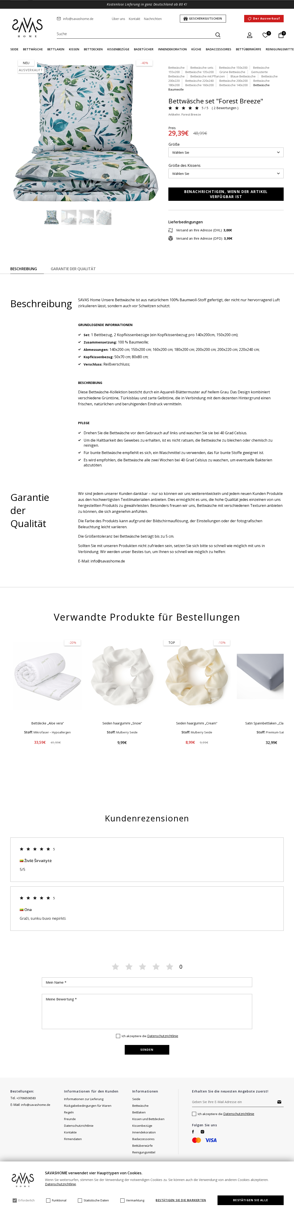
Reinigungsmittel (143, 1152)
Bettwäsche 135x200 (199, 72)
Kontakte (70, 1132)
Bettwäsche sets (201, 67)
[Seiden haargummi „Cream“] (196, 676)
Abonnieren (279, 1102)
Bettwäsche (33, 49)
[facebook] (193, 1131)
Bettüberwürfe (248, 49)
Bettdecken (93, 49)
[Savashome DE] (27, 28)
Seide (14, 49)
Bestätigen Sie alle (250, 1200)
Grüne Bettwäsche (232, 72)
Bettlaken (55, 49)
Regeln (69, 1112)
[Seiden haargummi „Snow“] (122, 676)
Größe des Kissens (185, 165)
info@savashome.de (78, 19)
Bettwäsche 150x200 (233, 67)
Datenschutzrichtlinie (162, 1036)
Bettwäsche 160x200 (199, 85)
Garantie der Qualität (73, 268)
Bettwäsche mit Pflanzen (207, 76)
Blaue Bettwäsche (243, 76)
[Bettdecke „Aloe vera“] (47, 676)
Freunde (70, 1119)
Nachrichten (153, 19)
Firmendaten (73, 1139)
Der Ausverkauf (266, 18)
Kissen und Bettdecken (148, 1119)
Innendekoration (172, 49)
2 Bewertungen (225, 108)
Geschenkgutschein (205, 18)
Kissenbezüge (118, 49)
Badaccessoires (218, 49)
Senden (146, 1050)
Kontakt (134, 19)
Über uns (118, 19)
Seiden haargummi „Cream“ (196, 723)
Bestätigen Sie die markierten (181, 1200)
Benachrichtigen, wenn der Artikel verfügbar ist (226, 194)
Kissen (74, 49)
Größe (174, 144)
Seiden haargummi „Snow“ (122, 723)
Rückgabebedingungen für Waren (87, 1106)
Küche (196, 49)
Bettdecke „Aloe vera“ (47, 723)
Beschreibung (23, 268)
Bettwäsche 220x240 (199, 81)
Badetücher (143, 49)
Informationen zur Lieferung (83, 1099)
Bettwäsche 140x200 (233, 85)
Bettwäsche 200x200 (233, 81)
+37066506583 (26, 1098)
